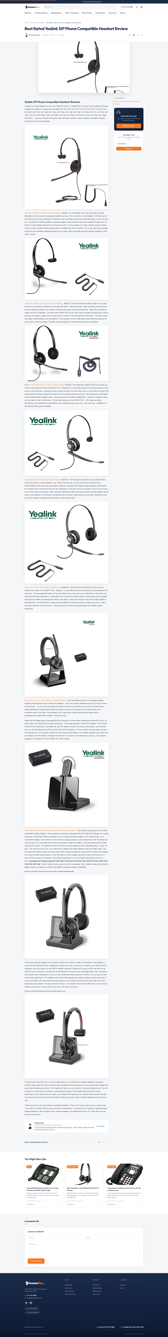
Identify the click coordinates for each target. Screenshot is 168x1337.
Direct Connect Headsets (37, 22)
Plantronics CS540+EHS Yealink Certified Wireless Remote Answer (50, 830)
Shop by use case (70, 1294)
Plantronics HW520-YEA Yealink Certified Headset (46, 385)
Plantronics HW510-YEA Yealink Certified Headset (43, 303)
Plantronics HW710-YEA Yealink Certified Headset (43, 480)
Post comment (36, 1261)
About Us (123, 1285)
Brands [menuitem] (122, 13)
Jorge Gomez (39, 1123)
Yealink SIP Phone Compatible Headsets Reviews (127, 103)
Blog (121, 1288)
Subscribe (129, 149)
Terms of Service (139, 1334)
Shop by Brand (69, 1291)
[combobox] (78, 7)
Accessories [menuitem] (112, 13)
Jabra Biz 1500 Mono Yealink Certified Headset (42, 213)
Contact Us (96, 1285)
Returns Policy (97, 1291)
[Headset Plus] (32, 7)
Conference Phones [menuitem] (41, 13)
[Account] (137, 7)
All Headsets (68, 1285)
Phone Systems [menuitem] (87, 13)
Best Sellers (68, 1288)
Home (26, 22)
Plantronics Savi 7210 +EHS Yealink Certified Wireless (45, 700)
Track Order (96, 1294)
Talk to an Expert (128, 126)
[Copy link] (141, 35)
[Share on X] (138, 35)
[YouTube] (31, 1303)
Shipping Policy (97, 1288)
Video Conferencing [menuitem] (71, 13)
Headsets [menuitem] (28, 13)
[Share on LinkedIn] (134, 35)
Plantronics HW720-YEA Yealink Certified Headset (43, 587)
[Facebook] (26, 1303)
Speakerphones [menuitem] (56, 13)
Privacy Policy (129, 1334)
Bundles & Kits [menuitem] (100, 13)
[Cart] (141, 7)
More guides (100, 1126)
